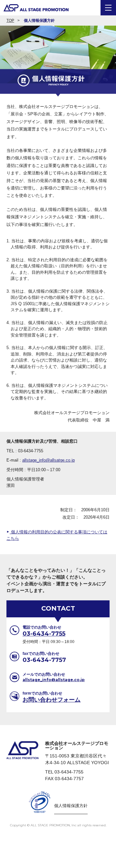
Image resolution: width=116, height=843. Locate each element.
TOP (10, 20)
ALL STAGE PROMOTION (35, 7)
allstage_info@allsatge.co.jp (48, 460)
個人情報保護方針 (39, 20)
